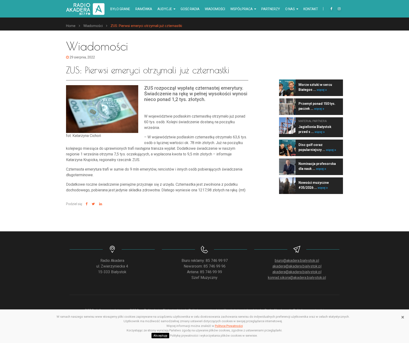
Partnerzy (270, 9)
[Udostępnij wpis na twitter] (92, 204)
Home (71, 26)
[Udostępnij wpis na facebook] (86, 204)
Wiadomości (215, 9)
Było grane (120, 9)
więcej (321, 90)
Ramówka (143, 9)
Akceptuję (160, 335)
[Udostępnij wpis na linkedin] (100, 204)
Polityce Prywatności (229, 326)
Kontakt (310, 9)
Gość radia (190, 9)
